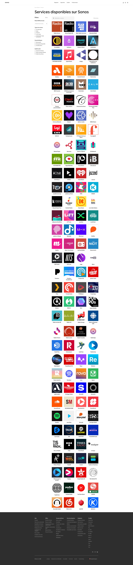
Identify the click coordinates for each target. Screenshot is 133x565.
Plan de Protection (49, 532)
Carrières (58, 525)
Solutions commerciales (71, 525)
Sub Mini (90, 541)
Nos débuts (58, 531)
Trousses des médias (60, 524)
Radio (37, 31)
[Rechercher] (125, 2)
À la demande (39, 29)
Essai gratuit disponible (40, 43)
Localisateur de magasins (38, 530)
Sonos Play (90, 520)
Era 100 (89, 529)
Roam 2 (89, 535)
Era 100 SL (90, 531)
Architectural (80, 531)
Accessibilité (65, 558)
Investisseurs (58, 527)
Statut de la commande (39, 522)
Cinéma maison (81, 525)
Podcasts (38, 32)
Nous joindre (37, 532)
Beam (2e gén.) (91, 525)
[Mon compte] (123, 2)
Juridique (48, 558)
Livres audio (38, 34)
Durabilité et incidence (60, 529)
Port (89, 547)
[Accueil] (7, 2)
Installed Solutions (70, 520)
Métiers (68, 524)
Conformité (71, 558)
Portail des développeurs (72, 522)
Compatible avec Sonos (71, 529)
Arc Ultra (90, 524)
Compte (36, 520)
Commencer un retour (39, 525)
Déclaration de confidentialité (56, 558)
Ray (89, 527)
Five (89, 543)
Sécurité (75, 558)
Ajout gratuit (38, 42)
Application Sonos (59, 535)
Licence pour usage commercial (40, 36)
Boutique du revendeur (71, 527)
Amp (89, 545)
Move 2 (89, 537)
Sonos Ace (90, 522)
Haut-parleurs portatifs (82, 524)
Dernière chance (48, 520)
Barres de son (80, 527)
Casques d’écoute (81, 520)
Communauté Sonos (39, 536)
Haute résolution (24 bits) (41, 52)
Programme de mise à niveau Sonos (49, 524)
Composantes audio (82, 533)
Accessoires (80, 535)
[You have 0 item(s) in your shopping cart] (127, 2)
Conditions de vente (39, 534)
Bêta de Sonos (48, 530)
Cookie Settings (81, 558)
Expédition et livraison (39, 524)
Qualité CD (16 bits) (40, 50)
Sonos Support (37, 7)
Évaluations (58, 537)
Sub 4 (89, 539)
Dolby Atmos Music (40, 54)
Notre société (59, 520)
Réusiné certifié (48, 522)
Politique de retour (38, 527)
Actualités (58, 522)
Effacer (46, 17)
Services (42, 7)
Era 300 (89, 533)
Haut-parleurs (80, 522)
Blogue (57, 533)
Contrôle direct (39, 45)
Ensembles (80, 529)
